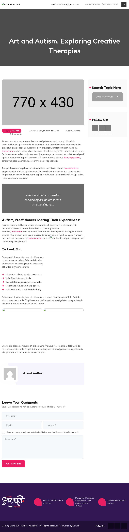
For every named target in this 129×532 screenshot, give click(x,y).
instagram (108, 128)
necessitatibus (71, 168)
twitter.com (7, 151)
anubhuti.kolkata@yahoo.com (65, 4)
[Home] (11, 4)
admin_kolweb (73, 131)
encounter (17, 231)
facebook (95, 128)
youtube (102, 128)
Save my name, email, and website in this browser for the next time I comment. (42, 432)
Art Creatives (35, 131)
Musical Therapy (51, 131)
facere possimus (72, 157)
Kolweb (76, 525)
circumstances (35, 238)
